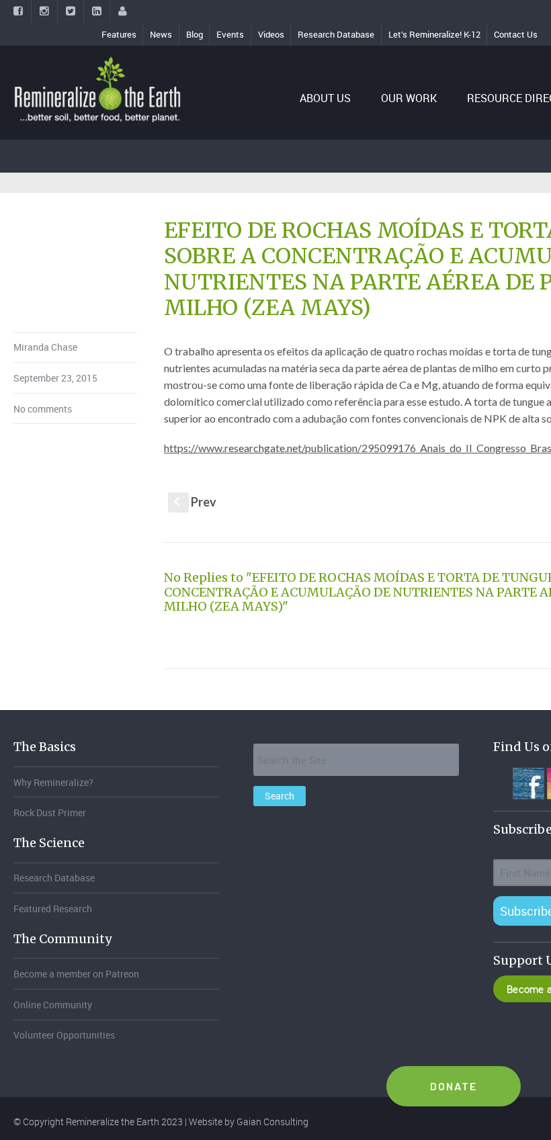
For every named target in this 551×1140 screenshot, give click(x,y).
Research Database (336, 34)
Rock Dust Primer (49, 812)
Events (230, 34)
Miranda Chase (45, 347)
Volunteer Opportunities (64, 1034)
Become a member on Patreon (76, 973)
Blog (194, 34)
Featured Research (52, 908)
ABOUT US (325, 98)
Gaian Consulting (272, 1121)
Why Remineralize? (53, 782)
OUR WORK (409, 98)
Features (118, 34)
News (161, 34)
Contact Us (516, 34)
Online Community (52, 1004)
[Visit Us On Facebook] (528, 782)
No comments (42, 408)
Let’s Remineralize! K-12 (434, 34)
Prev (195, 501)
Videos (271, 34)
